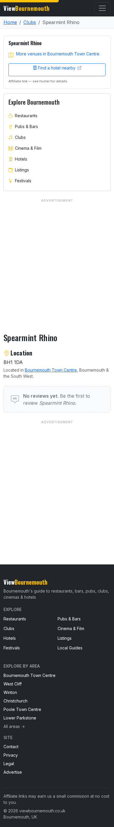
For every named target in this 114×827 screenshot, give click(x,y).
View (27, 8)
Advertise (13, 772)
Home (10, 22)
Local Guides (70, 647)
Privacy (11, 755)
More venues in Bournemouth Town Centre (57, 53)
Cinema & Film (28, 148)
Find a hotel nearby (57, 67)
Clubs (29, 22)
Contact (11, 746)
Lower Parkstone (20, 717)
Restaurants (26, 115)
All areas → (14, 726)
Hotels (21, 158)
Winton (10, 692)
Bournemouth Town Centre (51, 369)
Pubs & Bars (26, 126)
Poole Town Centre (22, 709)
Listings (22, 169)
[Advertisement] (57, 480)
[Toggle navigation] (102, 8)
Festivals (23, 180)
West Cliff (13, 683)
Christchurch (15, 700)
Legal (9, 763)
